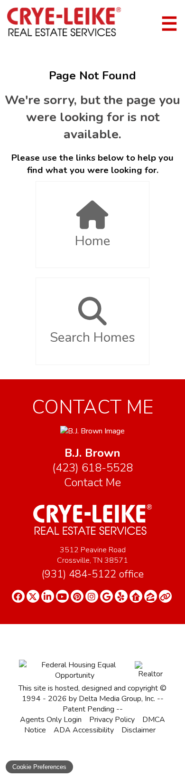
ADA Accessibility (84, 730)
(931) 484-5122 (92, 574)
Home (92, 241)
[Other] (165, 596)
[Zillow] (150, 596)
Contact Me (92, 482)
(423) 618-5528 (92, 468)
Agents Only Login (51, 719)
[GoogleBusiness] (106, 596)
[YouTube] (62, 596)
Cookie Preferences (39, 766)
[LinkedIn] (47, 596)
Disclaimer (138, 730)
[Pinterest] (77, 596)
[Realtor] (150, 674)
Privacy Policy (112, 719)
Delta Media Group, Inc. (117, 698)
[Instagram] (91, 596)
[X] (33, 596)
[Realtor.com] (136, 596)
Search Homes (92, 337)
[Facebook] (18, 596)
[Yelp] (121, 596)
